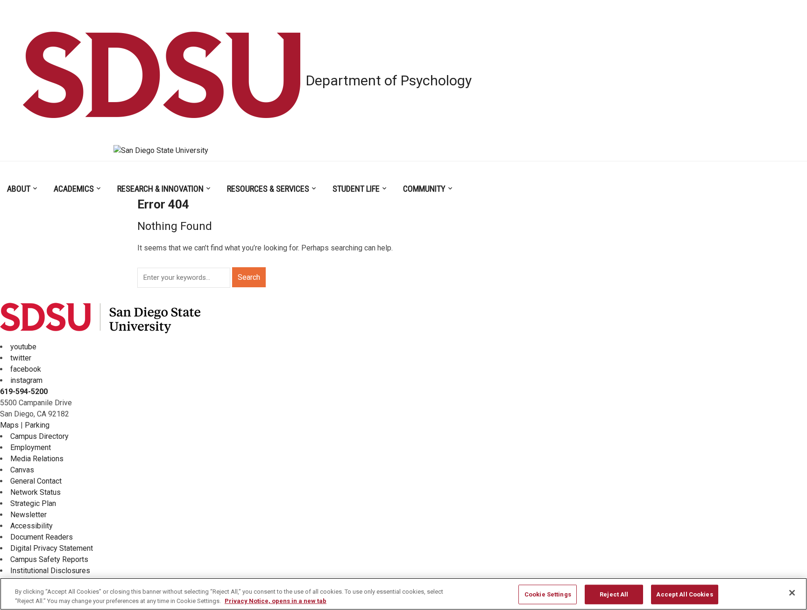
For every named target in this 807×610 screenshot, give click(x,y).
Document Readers (41, 537)
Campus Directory (39, 436)
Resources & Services (268, 189)
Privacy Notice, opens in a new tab (275, 600)
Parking (37, 425)
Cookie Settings (547, 594)
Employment (30, 447)
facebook (25, 369)
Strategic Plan (33, 503)
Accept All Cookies (684, 594)
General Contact (36, 481)
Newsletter (28, 514)
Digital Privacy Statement (51, 548)
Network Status (35, 492)
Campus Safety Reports (49, 559)
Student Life (356, 189)
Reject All (614, 594)
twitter (20, 358)
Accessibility (31, 525)
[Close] (792, 592)
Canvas (22, 469)
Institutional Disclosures (50, 570)
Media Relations (37, 458)
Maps (9, 425)
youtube (23, 346)
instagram (26, 380)
